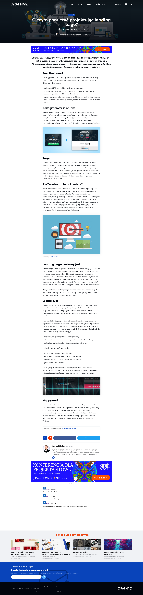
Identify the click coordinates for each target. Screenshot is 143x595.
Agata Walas (14, 558)
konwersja (46, 433)
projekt (61, 433)
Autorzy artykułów (31, 586)
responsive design (75, 433)
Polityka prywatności (57, 586)
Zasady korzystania (46, 586)
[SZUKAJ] (131, 4)
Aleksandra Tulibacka (47, 558)
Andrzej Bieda (63, 34)
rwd (83, 433)
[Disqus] (71, 507)
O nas (89, 4)
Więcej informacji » (66, 591)
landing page (54, 433)
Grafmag (21, 588)
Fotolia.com (54, 257)
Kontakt (118, 4)
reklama (66, 433)
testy (86, 433)
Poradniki (71, 15)
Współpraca (100, 4)
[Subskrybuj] (44, 577)
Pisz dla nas (22, 586)
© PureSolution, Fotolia (69, 428)
